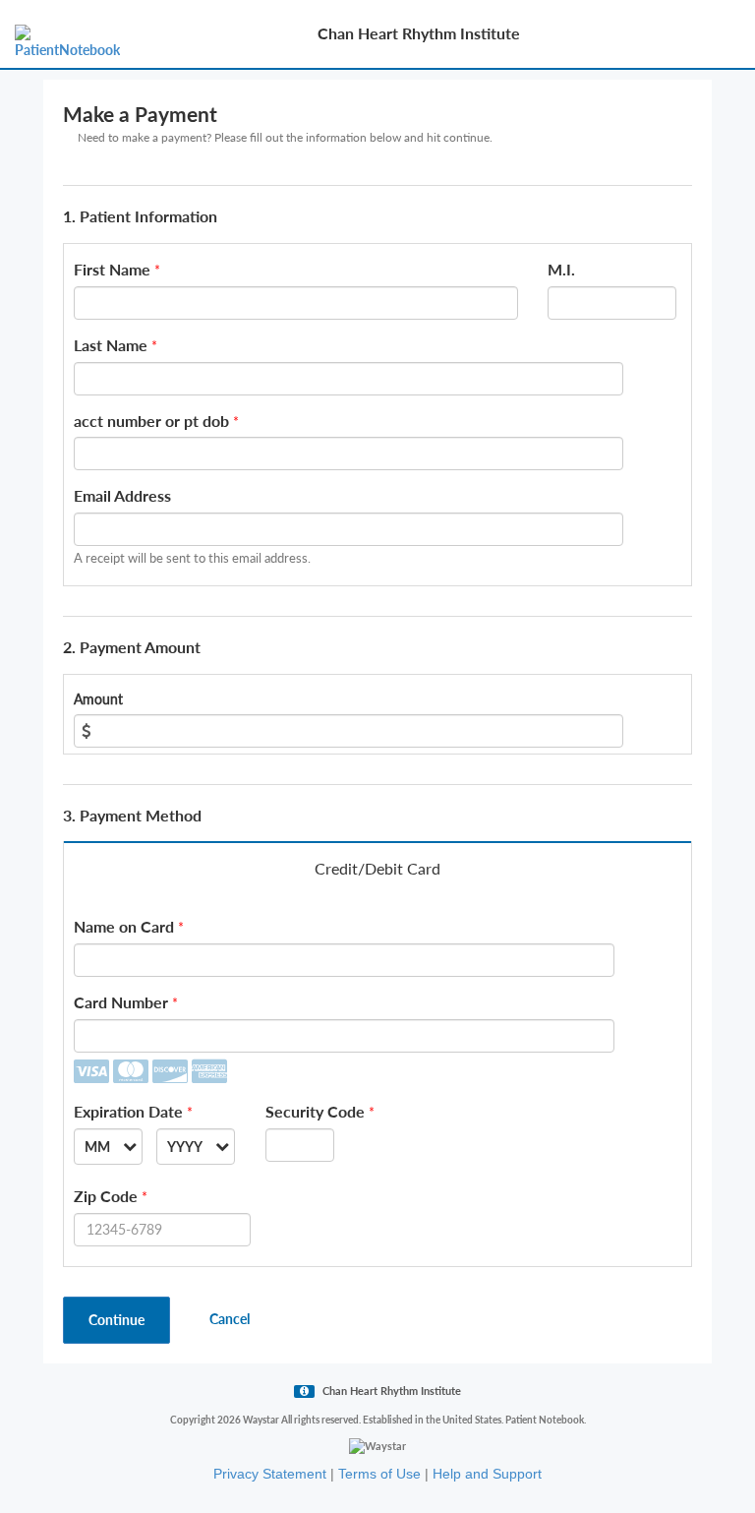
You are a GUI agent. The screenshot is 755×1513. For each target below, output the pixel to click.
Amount (98, 699)
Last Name (110, 344)
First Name (112, 269)
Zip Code (106, 1195)
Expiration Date (128, 1111)
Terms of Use (379, 1474)
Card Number (121, 1002)
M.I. (561, 269)
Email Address (122, 495)
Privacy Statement (269, 1474)
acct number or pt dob (151, 420)
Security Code (315, 1111)
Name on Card (124, 926)
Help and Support (487, 1474)
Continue (116, 1319)
